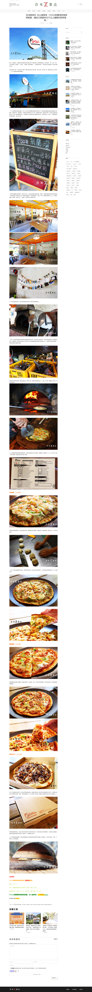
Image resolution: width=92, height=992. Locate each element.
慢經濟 (72, 187)
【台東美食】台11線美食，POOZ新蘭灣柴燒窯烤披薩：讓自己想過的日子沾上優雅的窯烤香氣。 (46, 17)
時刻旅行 (17, 898)
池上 (72, 190)
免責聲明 (67, 989)
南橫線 (67, 149)
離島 (66, 152)
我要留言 (56, 939)
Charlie (29, 932)
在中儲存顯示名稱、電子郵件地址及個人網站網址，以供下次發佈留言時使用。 (28, 968)
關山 (71, 194)
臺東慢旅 (71, 192)
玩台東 (80, 190)
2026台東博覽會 (76, 161)
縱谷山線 (67, 143)
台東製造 (41, 895)
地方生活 (73, 185)
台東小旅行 (73, 173)
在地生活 (68, 185)
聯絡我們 (81, 989)
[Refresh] (18, 970)
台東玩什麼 (78, 178)
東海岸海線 (68, 147)
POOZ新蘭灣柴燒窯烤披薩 (16, 904)
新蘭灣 (42, 904)
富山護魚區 (39, 904)
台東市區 (67, 145)
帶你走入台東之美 (12, 3)
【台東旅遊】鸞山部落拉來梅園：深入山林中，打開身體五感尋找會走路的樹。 (75, 116)
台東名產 (73, 171)
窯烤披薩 (45, 904)
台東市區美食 (69, 175)
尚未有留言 (14, 939)
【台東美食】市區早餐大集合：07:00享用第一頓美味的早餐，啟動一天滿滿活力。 (76, 88)
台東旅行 (74, 175)
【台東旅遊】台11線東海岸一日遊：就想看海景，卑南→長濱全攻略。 (75, 110)
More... (10, 6)
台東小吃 (68, 173)
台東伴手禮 (75, 168)
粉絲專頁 (27, 880)
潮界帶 (76, 190)
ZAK (72, 83)
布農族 (77, 185)
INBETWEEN (69, 164)
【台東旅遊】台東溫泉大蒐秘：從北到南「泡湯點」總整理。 (75, 132)
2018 (71, 161)
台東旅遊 (27, 904)
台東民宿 (73, 178)
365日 (67, 161)
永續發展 (68, 190)
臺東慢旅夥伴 (77, 192)
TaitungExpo (75, 164)
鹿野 (75, 194)
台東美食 (34, 904)
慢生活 (68, 187)
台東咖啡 (78, 171)
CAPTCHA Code (36, 974)
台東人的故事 (69, 168)
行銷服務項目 (74, 989)
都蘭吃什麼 (50, 904)
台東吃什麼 (68, 171)
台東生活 (68, 180)
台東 (71, 166)
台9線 (80, 164)
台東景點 (31, 904)
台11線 (68, 166)
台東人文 (75, 166)
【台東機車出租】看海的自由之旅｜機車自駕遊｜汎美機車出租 (75, 81)
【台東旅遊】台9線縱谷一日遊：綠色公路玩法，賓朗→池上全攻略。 (75, 95)
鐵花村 (68, 194)
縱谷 (67, 192)
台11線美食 (24, 904)
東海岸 (76, 187)
